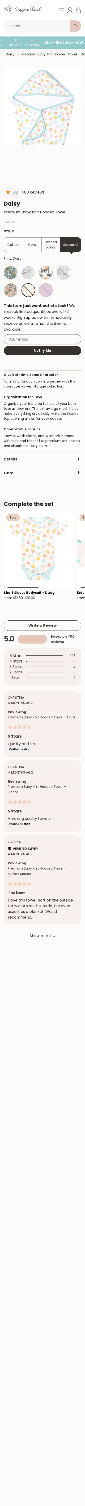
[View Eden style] (10, 290)
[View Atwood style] (10, 272)
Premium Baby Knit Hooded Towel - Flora (41, 717)
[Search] (75, 26)
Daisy (10, 54)
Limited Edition (51, 245)
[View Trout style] (28, 272)
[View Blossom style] (45, 290)
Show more (40, 935)
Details (10, 459)
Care (8, 473)
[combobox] (38, 26)
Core (32, 244)
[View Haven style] (63, 272)
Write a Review (42, 625)
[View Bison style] (45, 272)
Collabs (13, 244)
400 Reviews (33, 192)
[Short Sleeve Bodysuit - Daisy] (38, 549)
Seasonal (70, 244)
